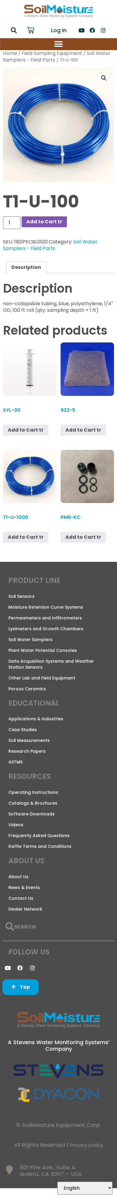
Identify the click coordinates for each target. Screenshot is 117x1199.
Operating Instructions (33, 792)
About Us (18, 877)
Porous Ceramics (27, 689)
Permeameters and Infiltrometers (45, 618)
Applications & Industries (35, 719)
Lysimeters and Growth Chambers (45, 629)
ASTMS (15, 762)
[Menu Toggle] (58, 44)
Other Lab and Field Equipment (41, 678)
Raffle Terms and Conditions (39, 846)
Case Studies (22, 730)
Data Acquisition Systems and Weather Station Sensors (51, 664)
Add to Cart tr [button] (26, 429)
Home (10, 53)
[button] (13, 30)
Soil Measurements (29, 740)
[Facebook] (92, 30)
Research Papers (27, 751)
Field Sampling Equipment (52, 53)
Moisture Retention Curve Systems (45, 607)
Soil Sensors (21, 596)
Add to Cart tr (44, 221)
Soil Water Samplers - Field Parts (50, 245)
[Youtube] (81, 30)
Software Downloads (31, 814)
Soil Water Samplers (30, 640)
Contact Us (20, 898)
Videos (15, 825)
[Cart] (30, 30)
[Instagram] (103, 30)
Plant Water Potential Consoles (42, 650)
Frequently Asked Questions (39, 836)
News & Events (24, 887)
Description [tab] (26, 267)
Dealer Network (25, 909)
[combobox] (58, 926)
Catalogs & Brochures (32, 803)
